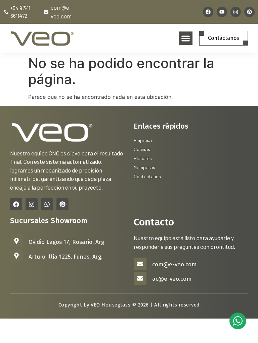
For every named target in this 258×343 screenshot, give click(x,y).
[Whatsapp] (47, 204)
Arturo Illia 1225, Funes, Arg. (65, 256)
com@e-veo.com (174, 264)
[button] (186, 38)
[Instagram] (235, 12)
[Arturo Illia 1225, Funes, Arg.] (16, 255)
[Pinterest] (249, 12)
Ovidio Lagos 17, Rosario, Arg (66, 242)
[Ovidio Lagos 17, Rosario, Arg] (16, 240)
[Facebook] (208, 12)
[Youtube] (222, 12)
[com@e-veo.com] (140, 264)
